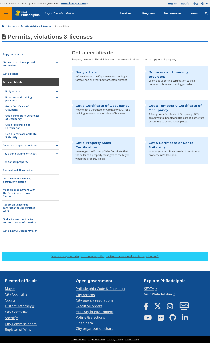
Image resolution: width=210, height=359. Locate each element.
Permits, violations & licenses (36, 26)
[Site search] (206, 13)
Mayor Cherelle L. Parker (59, 13)
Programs (148, 13)
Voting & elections (90, 317)
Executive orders (89, 306)
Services (125, 13)
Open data (84, 323)
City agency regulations (94, 300)
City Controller (16, 312)
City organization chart (94, 328)
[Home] (3, 26)
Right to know (96, 339)
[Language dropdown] (205, 3)
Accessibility (132, 339)
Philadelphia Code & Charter (99, 288)
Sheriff (10, 317)
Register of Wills (18, 329)
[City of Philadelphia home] (28, 13)
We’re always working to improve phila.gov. (105, 256)
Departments (173, 13)
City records (85, 294)
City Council (14, 294)
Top (203, 339)
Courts (10, 300)
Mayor (10, 288)
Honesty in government (94, 311)
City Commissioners (21, 324)
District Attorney (18, 306)
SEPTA (149, 288)
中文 (195, 3)
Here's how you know (73, 3)
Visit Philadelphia (158, 294)
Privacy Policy (115, 339)
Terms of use (78, 339)
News (194, 13)
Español (185, 3)
